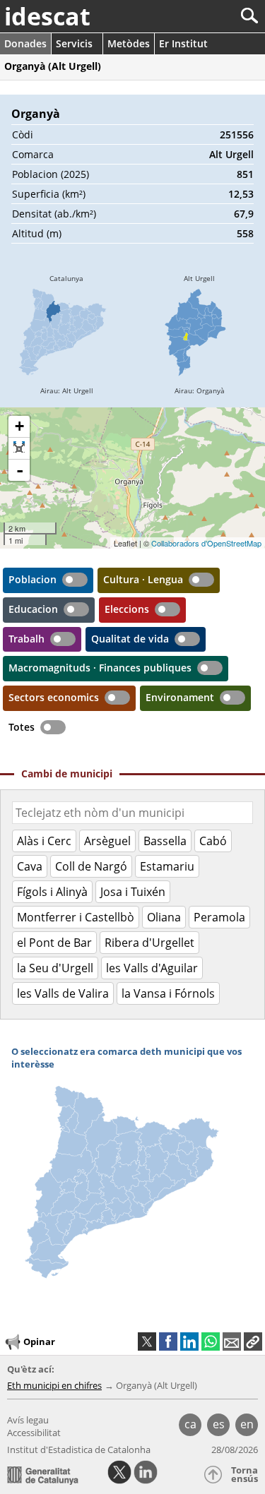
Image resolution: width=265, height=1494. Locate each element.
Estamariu (167, 866)
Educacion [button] (33, 609)
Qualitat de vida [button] (130, 638)
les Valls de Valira (63, 993)
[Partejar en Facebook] (168, 1341)
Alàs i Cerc (44, 841)
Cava (29, 866)
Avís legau (28, 1420)
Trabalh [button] (26, 638)
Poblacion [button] (32, 579)
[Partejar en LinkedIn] (189, 1341)
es (219, 1424)
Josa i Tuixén (132, 892)
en (247, 1424)
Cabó (213, 841)
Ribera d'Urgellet (149, 942)
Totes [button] (21, 727)
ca (190, 1424)
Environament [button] (180, 697)
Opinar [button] (39, 1341)
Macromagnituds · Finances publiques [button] (100, 667)
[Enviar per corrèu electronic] (232, 1341)
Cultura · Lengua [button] (143, 579)
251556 (237, 134)
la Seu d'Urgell (55, 968)
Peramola (219, 917)
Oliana (164, 917)
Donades (25, 43)
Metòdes (128, 43)
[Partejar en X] (147, 1341)
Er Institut (183, 43)
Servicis (74, 43)
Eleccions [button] (127, 609)
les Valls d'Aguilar (152, 968)
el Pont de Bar (54, 942)
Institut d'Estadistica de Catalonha (79, 1449)
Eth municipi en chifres (54, 1385)
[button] (253, 1341)
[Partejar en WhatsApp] (210, 1341)
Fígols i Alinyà (52, 892)
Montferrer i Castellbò (75, 917)
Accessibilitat (34, 1432)
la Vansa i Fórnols (168, 993)
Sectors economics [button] (53, 697)
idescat (47, 16)
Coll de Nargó (91, 866)
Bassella (165, 841)
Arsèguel (107, 841)
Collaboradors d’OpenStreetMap (206, 543)
